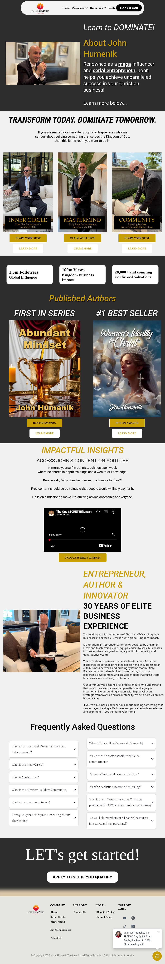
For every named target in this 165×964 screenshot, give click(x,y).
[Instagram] (133, 918)
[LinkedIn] (133, 926)
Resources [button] (96, 7)
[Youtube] (125, 918)
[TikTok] (125, 926)
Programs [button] (78, 7)
